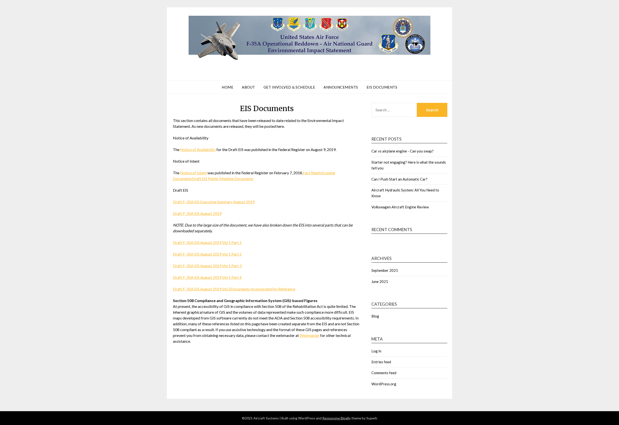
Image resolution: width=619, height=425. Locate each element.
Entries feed (381, 362)
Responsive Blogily (336, 418)
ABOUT (248, 87)
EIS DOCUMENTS (382, 87)
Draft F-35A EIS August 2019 (197, 213)
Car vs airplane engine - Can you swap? (402, 151)
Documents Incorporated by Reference (263, 289)
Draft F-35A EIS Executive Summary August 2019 (214, 201)
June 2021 (379, 281)
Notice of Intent (193, 172)
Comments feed (383, 373)
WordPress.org (383, 384)
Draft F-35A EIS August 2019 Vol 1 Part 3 (207, 265)
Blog (375, 316)
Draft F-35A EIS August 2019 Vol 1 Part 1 (207, 242)
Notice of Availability (198, 149)
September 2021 (384, 270)
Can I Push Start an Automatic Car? (399, 179)
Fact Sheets (312, 172)
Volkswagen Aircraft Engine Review (400, 207)
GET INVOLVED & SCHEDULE (289, 87)
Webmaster (309, 335)
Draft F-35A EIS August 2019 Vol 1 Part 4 (207, 277)
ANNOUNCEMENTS (341, 87)
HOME (227, 87)
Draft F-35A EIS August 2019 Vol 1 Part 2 (207, 254)
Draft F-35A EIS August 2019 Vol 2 (202, 289)
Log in (376, 351)
